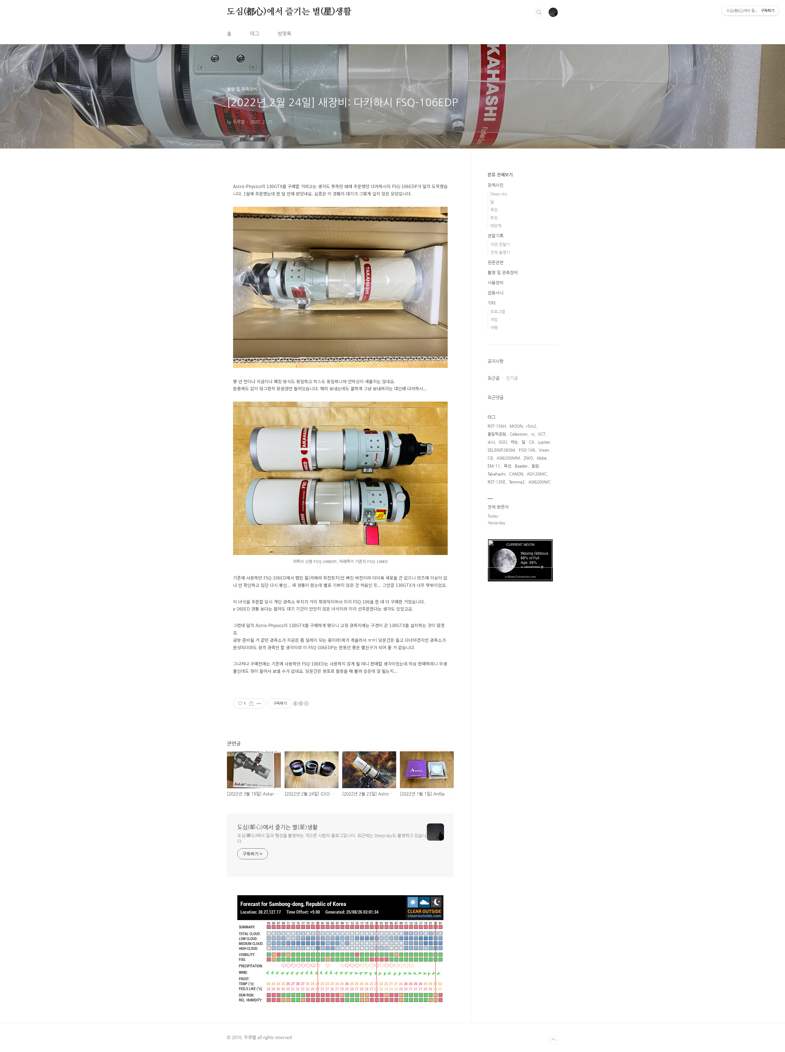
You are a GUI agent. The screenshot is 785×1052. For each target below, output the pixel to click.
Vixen (544, 450)
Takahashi (496, 474)
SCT (541, 434)
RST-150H (497, 426)
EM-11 (494, 466)
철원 (535, 466)
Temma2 (517, 482)
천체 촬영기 (500, 252)
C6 (531, 442)
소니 (491, 442)
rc (532, 434)
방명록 (284, 34)
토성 (494, 217)
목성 (494, 209)
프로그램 (497, 311)
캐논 (514, 442)
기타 (492, 302)
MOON (516, 426)
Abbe (541, 458)
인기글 (512, 378)
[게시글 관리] (259, 703)
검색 (539, 12)
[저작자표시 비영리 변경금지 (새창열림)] (300, 703)
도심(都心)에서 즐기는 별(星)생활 (289, 12)
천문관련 (496, 262)
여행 (494, 327)
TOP (553, 1040)
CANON (516, 474)
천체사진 (496, 185)
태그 (254, 34)
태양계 (495, 225)
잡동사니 (496, 292)
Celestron (518, 434)
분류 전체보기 (500, 174)
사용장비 (496, 282)
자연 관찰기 (500, 244)
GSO (503, 442)
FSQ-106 (527, 450)
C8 (490, 458)
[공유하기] (251, 703)
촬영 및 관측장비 (503, 272)
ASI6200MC (539, 482)
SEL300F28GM (501, 450)
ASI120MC (537, 474)
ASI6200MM (508, 458)
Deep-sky (498, 193)
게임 (494, 319)
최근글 (494, 378)
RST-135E (496, 482)
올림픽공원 (497, 434)
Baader (521, 466)
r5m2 (531, 426)
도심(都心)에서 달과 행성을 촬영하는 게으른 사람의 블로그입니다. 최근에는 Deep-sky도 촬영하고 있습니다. (331, 838)
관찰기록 (496, 235)
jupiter (544, 442)
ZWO (528, 458)
